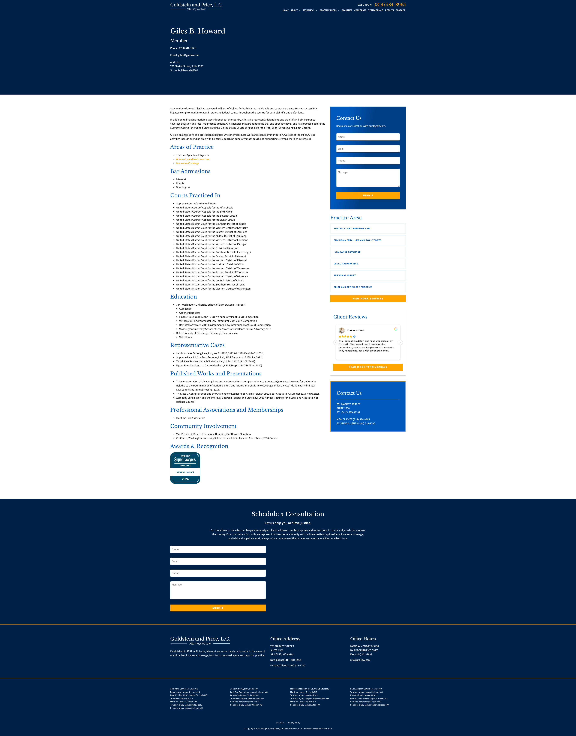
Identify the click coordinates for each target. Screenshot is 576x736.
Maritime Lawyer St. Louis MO (303, 692)
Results (389, 10)
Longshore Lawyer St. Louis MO (244, 695)
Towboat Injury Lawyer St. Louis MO (366, 692)
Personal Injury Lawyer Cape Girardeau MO (369, 704)
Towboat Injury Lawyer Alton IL (304, 695)
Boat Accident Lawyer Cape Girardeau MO (368, 698)
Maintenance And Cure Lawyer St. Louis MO (309, 688)
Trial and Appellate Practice (353, 287)
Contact (400, 10)
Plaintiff (347, 10)
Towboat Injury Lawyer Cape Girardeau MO (309, 698)
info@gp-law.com (360, 660)
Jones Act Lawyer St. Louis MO (244, 688)
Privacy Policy (294, 723)
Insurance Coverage (187, 163)
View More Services (367, 298)
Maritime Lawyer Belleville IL (303, 701)
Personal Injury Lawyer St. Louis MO (186, 708)
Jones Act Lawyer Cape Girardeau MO (247, 698)
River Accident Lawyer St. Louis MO (366, 688)
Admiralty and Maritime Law (192, 159)
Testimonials (375, 10)
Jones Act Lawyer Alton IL (181, 698)
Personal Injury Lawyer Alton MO (305, 704)
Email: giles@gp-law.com (184, 55)
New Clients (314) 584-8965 (353, 419)
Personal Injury (345, 275)
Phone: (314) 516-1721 (183, 48)
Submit (368, 195)
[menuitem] (285, 10)
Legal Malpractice (346, 263)
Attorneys (308, 10)
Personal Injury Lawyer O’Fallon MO (246, 704)
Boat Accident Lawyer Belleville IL (245, 701)
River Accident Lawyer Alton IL (364, 695)
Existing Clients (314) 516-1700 (356, 423)
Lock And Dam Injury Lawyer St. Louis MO (249, 692)
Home (286, 10)
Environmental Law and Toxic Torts (357, 240)
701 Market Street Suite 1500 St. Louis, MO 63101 (348, 408)
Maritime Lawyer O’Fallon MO (183, 701)
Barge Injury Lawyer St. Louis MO (185, 692)
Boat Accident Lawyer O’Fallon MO (365, 701)
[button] (400, 342)
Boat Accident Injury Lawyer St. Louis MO (188, 695)
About (294, 10)
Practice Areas (328, 10)
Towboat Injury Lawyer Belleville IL (186, 704)
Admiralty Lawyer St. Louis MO (184, 688)
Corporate (360, 10)
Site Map (280, 723)
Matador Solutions (323, 728)
